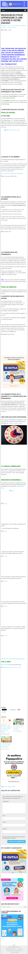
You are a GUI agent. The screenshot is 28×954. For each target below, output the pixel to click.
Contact (20, 948)
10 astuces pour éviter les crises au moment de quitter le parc (6, 745)
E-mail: (4, 822)
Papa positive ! (16, 947)
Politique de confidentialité (15, 950)
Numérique (3, 27)
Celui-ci (12, 120)
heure (5, 786)
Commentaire (5, 801)
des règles (16, 272)
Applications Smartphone (20, 25)
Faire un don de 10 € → (14, 781)
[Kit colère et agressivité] (14, 875)
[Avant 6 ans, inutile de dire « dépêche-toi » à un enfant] (18, 722)
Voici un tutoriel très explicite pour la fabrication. (12, 173)
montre (13, 786)
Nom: (4, 815)
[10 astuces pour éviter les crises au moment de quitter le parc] (6, 739)
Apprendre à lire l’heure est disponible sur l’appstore (13, 658)
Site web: (4, 828)
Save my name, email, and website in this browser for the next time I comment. (13, 837)
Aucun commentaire (11, 27)
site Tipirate (5, 664)
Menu (3, 10)
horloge (9, 786)
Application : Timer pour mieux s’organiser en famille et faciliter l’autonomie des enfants (6, 728)
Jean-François (4, 25)
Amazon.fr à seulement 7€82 (15, 423)
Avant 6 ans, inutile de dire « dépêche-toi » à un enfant (18, 727)
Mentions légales (11, 948)
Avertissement (15, 952)
